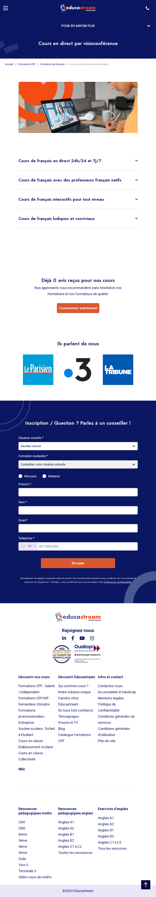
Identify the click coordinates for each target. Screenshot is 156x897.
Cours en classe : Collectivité (31, 756)
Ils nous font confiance (75, 710)
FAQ (21, 769)
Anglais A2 (66, 828)
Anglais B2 (66, 840)
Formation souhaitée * (33, 456)
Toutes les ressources (75, 853)
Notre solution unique (74, 692)
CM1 (21, 822)
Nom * (22, 502)
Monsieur (30, 476)
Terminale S (27, 871)
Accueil (9, 64)
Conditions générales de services (116, 719)
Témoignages (68, 716)
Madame (54, 476)
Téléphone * (26, 538)
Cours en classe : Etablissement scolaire (35, 744)
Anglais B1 (66, 834)
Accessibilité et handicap (117, 692)
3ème (22, 853)
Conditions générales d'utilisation (114, 732)
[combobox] (28, 546)
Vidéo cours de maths (35, 877)
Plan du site (106, 741)
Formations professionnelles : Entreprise (32, 716)
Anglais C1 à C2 (70, 847)
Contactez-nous (110, 686)
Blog (61, 729)
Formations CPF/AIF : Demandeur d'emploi (34, 701)
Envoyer (78, 563)
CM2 (21, 828)
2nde (22, 859)
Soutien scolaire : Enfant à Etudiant (36, 732)
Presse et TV (68, 723)
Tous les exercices (112, 848)
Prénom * (24, 484)
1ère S (23, 865)
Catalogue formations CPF (74, 738)
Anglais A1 (66, 822)
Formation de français (52, 64)
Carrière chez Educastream (68, 701)
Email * (23, 520)
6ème (22, 834)
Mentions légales (111, 698)
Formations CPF (27, 64)
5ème (22, 840)
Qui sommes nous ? (73, 686)
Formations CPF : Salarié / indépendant (36, 689)
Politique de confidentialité (117, 582)
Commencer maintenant (78, 308)
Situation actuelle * (30, 438)
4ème (22, 847)
